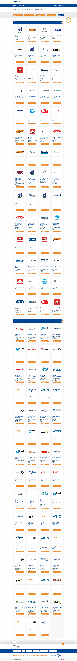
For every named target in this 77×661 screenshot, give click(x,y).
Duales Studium (44, 2)
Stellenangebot (19, 41)
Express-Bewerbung (60, 2)
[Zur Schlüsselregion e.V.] (60, 655)
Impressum (33, 655)
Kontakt (24, 655)
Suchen (59, 15)
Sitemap (28, 655)
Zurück (15, 642)
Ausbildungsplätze (26, 2)
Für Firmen (20, 655)
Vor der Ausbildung (52, 2)
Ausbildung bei (37, 2)
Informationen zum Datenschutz (41, 655)
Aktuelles (15, 655)
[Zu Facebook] (59, 659)
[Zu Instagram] (63, 659)
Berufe (32, 2)
